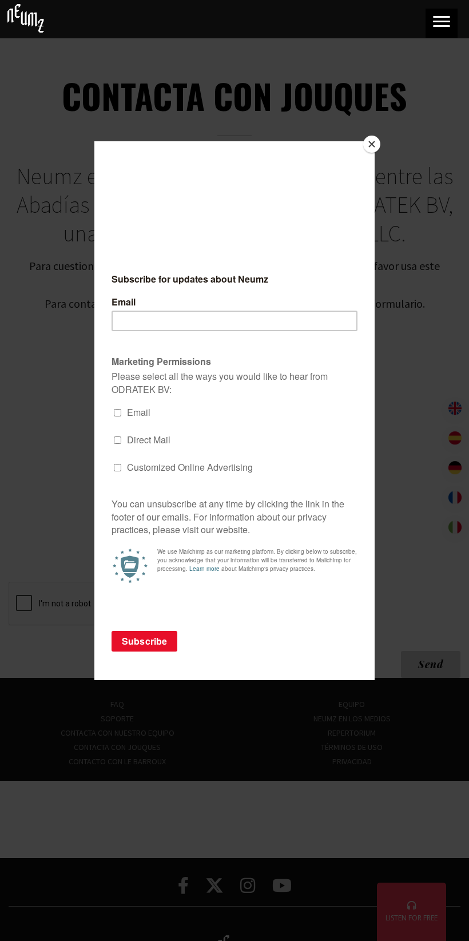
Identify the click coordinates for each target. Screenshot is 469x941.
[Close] (371, 144)
